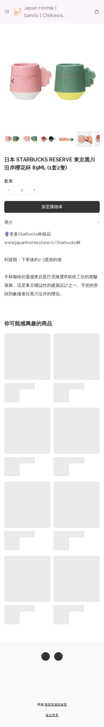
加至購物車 (52, 206)
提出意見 (52, 715)
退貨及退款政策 (56, 704)
